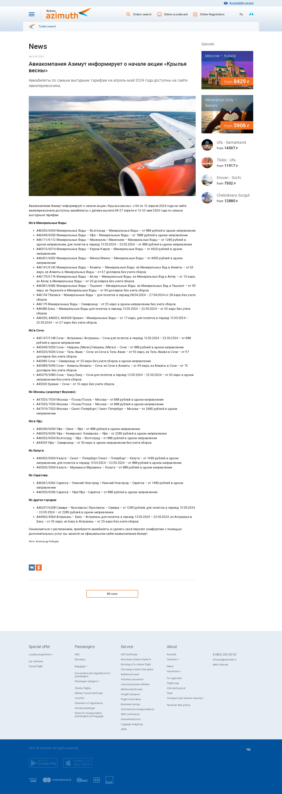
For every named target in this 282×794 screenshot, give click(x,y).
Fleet (169, 693)
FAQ (77, 654)
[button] (31, 14)
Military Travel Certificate (89, 693)
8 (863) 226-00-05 (224, 654)
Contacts (172, 659)
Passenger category (86, 681)
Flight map (173, 683)
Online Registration (212, 14)
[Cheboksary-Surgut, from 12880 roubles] (227, 197)
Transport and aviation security (184, 698)
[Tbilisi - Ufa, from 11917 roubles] (227, 162)
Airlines (57, 11)
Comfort (79, 698)
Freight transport (130, 694)
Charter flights (83, 688)
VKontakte (248, 749)
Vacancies (173, 671)
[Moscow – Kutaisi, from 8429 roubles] (227, 70)
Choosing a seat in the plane (137, 669)
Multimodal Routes (131, 689)
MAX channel (220, 664)
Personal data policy (178, 705)
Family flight (36, 666)
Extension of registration (89, 703)
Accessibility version (241, 3)
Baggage (80, 666)
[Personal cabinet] (251, 15)
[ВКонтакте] (32, 567)
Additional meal (130, 674)
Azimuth (171, 654)
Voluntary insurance (132, 679)
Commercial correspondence (137, 709)
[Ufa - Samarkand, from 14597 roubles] (227, 145)
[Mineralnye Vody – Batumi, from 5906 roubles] (227, 114)
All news (112, 594)
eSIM (124, 729)
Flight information (131, 699)
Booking (79, 659)
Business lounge (130, 704)
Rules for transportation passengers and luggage (89, 715)
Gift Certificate (129, 654)
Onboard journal (176, 688)
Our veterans (36, 661)
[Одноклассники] (39, 567)
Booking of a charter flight (136, 664)
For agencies (174, 678)
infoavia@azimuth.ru (224, 659)
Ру (241, 14)
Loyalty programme (40, 654)
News (170, 666)
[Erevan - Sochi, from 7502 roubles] (227, 180)
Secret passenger (85, 708)
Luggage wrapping (132, 724)
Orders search (142, 14)
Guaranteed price (130, 719)
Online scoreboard (176, 14)
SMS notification (130, 714)
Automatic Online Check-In (136, 659)
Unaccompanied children (135, 684)
